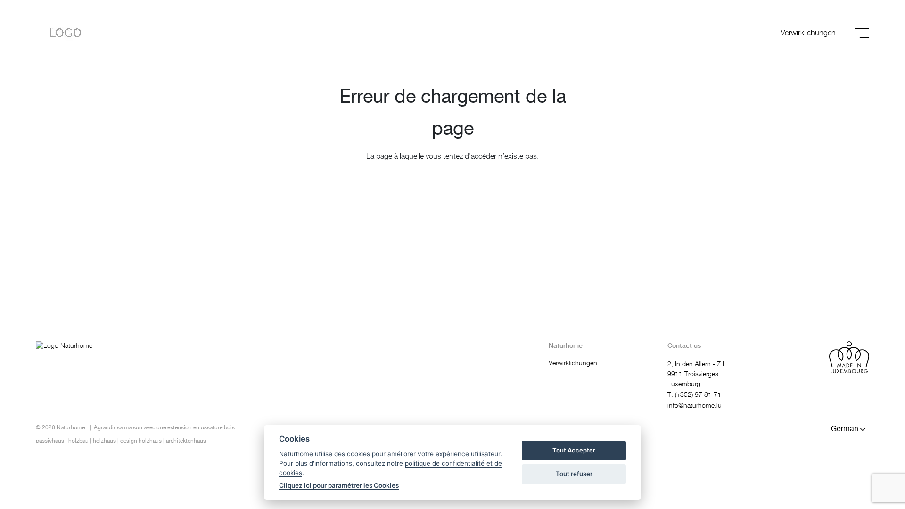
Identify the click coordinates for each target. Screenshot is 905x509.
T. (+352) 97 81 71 (694, 395)
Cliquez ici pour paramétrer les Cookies (339, 485)
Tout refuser (574, 473)
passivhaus (50, 440)
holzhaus (104, 440)
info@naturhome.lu (694, 405)
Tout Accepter (573, 450)
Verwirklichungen (808, 33)
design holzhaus (141, 440)
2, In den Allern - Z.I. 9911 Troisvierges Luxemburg (696, 374)
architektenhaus (186, 440)
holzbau (78, 440)
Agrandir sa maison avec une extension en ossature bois (164, 427)
